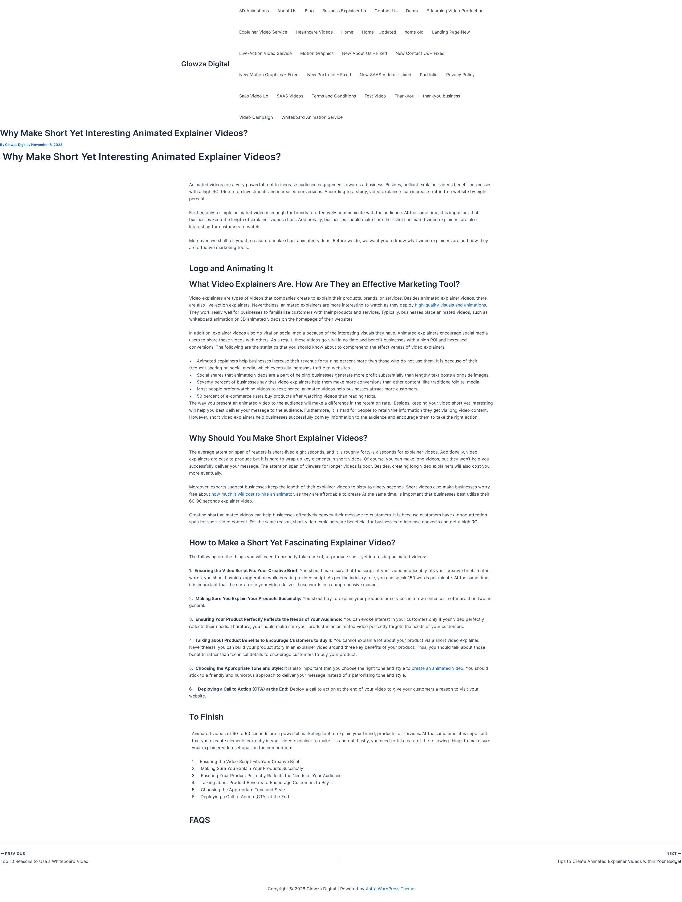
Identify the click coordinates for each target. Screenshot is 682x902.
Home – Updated (379, 32)
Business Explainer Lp (344, 10)
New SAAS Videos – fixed (385, 74)
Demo (412, 10)
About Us (286, 10)
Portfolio (429, 74)
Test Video (375, 96)
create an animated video (437, 668)
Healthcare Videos (314, 32)
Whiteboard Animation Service (312, 117)
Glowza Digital (205, 64)
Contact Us (386, 10)
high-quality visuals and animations (450, 305)
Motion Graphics (317, 53)
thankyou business (441, 96)
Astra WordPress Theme (390, 888)
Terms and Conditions (334, 96)
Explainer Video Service (263, 32)
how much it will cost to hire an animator (253, 494)
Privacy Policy (460, 74)
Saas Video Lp (253, 96)
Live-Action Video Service (265, 53)
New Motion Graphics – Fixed (269, 74)
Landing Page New (451, 32)
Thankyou (404, 96)
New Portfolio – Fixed (329, 74)
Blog (309, 10)
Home (347, 32)
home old (414, 32)
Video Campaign (256, 117)
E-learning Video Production (455, 10)
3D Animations (254, 10)
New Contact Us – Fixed (420, 53)
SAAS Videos (290, 96)
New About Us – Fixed (364, 53)
